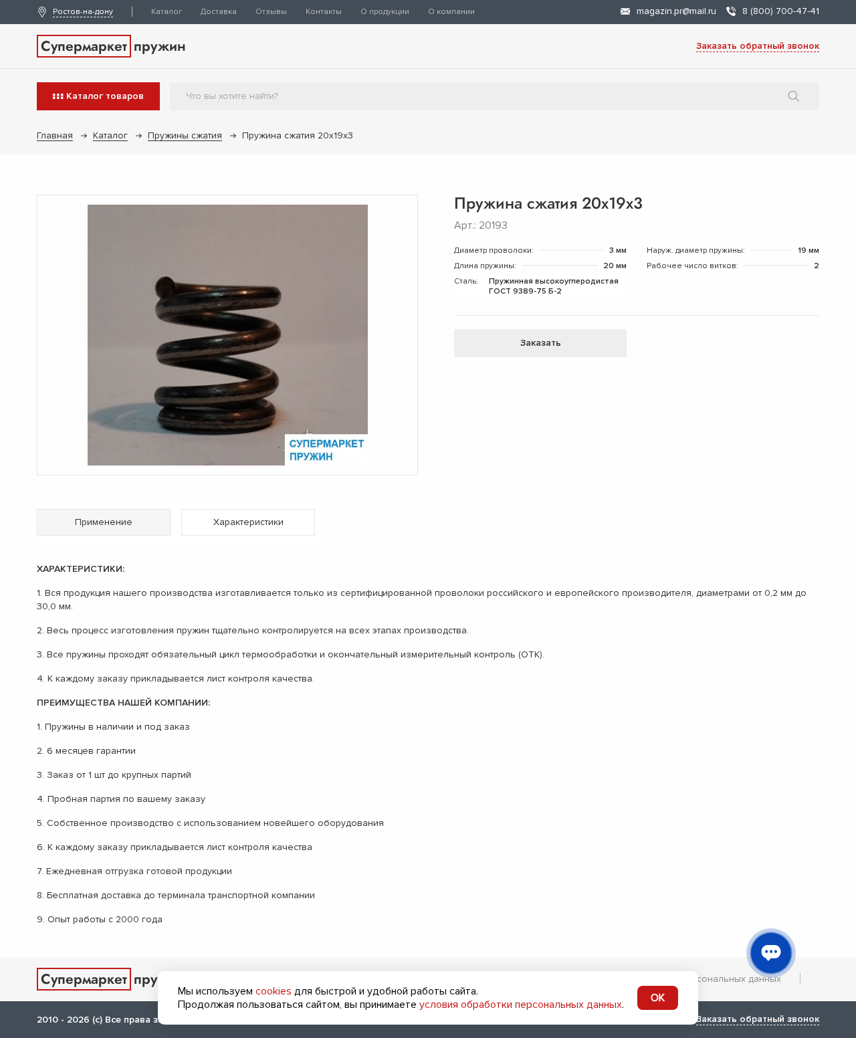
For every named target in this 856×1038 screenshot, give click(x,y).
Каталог (166, 12)
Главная (55, 135)
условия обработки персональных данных (520, 1004)
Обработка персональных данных (704, 978)
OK (658, 998)
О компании (451, 12)
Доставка (219, 12)
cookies (273, 991)
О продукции (384, 12)
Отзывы (271, 12)
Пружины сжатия (185, 135)
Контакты (324, 12)
